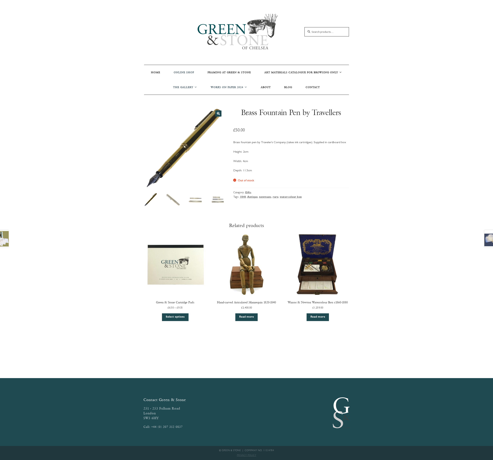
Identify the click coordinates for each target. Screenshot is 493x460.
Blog (288, 87)
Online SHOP (184, 72)
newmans (265, 197)
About (266, 87)
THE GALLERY (183, 87)
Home (155, 72)
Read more (246, 317)
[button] (218, 113)
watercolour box (291, 197)
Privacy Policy (246, 455)
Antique (252, 197)
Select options (175, 317)
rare (275, 197)
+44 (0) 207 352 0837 (167, 427)
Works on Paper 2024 (227, 87)
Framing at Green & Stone (229, 72)
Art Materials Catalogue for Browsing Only (301, 72)
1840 (243, 197)
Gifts (248, 192)
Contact (313, 87)
